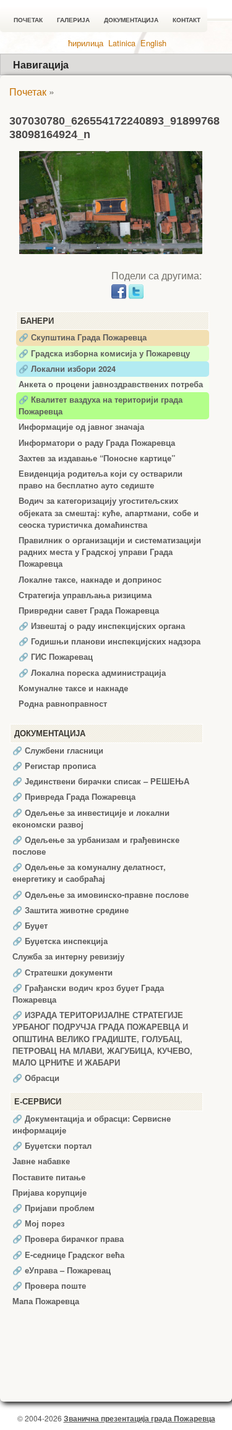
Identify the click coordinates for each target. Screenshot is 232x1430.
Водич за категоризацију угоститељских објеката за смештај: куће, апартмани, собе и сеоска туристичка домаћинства (109, 512)
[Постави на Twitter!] (136, 290)
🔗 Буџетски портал (52, 1145)
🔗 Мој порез (38, 1223)
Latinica (121, 43)
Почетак (28, 20)
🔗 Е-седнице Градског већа (68, 1254)
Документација (131, 20)
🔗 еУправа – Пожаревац (61, 1270)
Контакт (186, 20)
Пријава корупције (49, 1192)
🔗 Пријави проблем (53, 1208)
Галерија (73, 20)
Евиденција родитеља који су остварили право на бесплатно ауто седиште (101, 479)
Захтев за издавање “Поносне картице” (97, 458)
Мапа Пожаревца (45, 1301)
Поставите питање (48, 1177)
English (153, 43)
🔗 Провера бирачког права (68, 1238)
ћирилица (85, 43)
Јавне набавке (41, 1161)
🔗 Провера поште (49, 1285)
